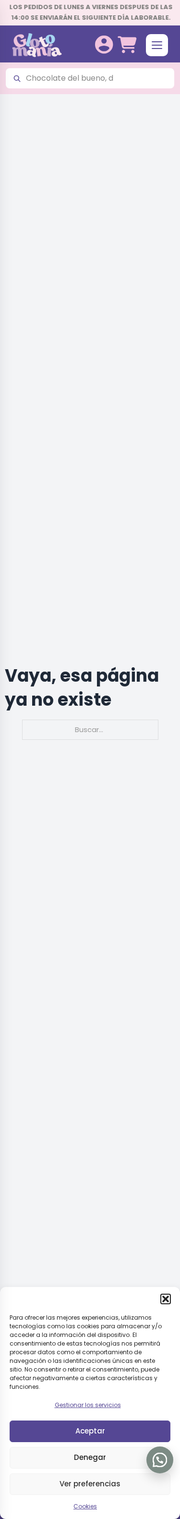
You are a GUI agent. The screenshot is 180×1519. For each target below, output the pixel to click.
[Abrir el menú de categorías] (157, 45)
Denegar (90, 1457)
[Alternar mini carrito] (127, 45)
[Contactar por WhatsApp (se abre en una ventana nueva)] (159, 1459)
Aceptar (90, 1431)
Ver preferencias (90, 1484)
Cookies (85, 1506)
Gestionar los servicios (88, 1405)
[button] (165, 1299)
